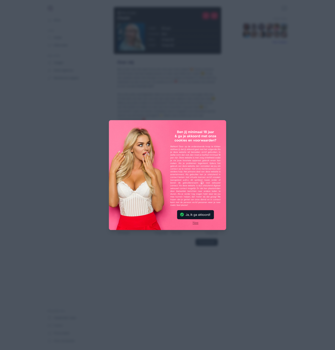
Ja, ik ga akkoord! (197, 215)
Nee (195, 222)
